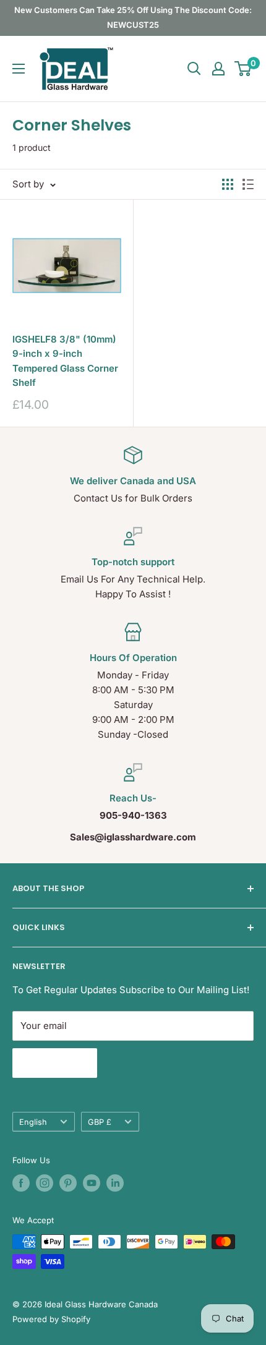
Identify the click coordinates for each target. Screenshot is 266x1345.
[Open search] (194, 68)
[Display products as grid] (227, 184)
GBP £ (99, 1122)
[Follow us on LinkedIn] (115, 1183)
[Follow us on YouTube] (91, 1183)
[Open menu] (18, 69)
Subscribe (55, 1063)
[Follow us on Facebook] (21, 1183)
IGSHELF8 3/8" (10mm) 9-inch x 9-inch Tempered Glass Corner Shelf (65, 360)
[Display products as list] (248, 184)
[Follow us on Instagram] (44, 1183)
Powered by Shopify (51, 1319)
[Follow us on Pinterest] (68, 1183)
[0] (243, 68)
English (33, 1122)
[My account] (218, 68)
